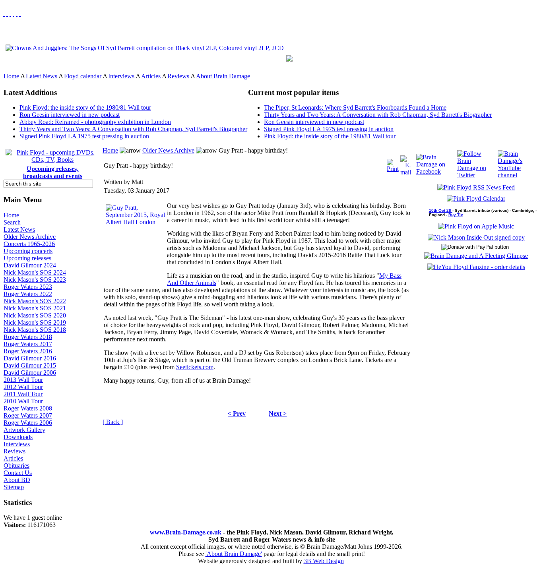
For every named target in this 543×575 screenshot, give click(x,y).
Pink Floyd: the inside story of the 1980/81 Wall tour (85, 107)
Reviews (178, 76)
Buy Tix (455, 215)
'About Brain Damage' (234, 553)
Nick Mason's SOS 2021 (35, 308)
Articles (151, 76)
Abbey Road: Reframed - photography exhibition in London (95, 121)
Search (12, 222)
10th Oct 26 (440, 210)
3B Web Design (324, 561)
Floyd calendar (82, 76)
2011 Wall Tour (23, 394)
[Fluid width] (4, 13)
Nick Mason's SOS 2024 (35, 272)
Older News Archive (30, 236)
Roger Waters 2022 (28, 293)
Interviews (121, 76)
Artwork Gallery (24, 429)
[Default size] (16, 13)
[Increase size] (13, 13)
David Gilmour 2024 (30, 265)
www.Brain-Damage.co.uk (185, 532)
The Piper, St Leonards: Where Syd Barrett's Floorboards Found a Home (355, 107)
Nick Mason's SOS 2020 (35, 315)
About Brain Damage (223, 76)
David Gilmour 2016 (30, 358)
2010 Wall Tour (23, 401)
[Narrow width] (10, 13)
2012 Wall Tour (23, 386)
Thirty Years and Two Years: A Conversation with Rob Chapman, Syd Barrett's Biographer (133, 129)
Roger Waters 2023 (28, 286)
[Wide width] (7, 13)
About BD (17, 479)
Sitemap (14, 487)
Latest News (41, 76)
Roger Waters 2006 (28, 422)
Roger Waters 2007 (28, 415)
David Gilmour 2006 (30, 372)
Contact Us (18, 472)
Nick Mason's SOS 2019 (35, 322)
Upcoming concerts (28, 251)
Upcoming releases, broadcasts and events (52, 172)
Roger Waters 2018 (28, 336)
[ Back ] (113, 421)
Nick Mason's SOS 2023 (35, 279)
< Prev (237, 413)
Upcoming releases (27, 258)
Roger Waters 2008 (28, 408)
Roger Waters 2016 (28, 351)
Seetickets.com (194, 367)
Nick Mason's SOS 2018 (35, 329)
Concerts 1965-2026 (29, 243)
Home (11, 76)
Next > (278, 413)
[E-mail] (405, 163)
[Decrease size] (20, 13)
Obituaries (16, 465)
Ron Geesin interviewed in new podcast (69, 114)
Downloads (18, 437)
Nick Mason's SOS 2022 (35, 301)
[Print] (393, 163)
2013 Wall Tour (23, 379)
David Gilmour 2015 (30, 365)
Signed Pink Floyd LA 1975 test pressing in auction (84, 136)
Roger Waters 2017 (28, 344)
